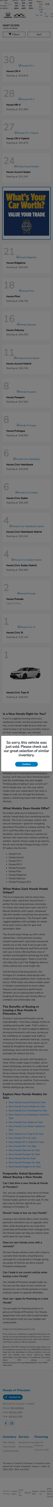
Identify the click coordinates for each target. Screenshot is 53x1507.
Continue (26, 764)
